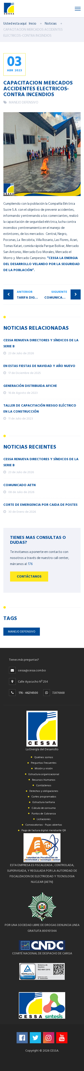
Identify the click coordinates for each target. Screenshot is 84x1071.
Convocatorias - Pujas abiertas (43, 825)
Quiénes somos (43, 757)
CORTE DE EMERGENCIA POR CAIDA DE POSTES (40, 505)
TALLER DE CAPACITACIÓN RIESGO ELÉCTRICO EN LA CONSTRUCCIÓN (39, 408)
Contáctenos (43, 785)
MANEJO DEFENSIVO (23, 102)
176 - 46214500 (28, 692)
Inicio (32, 23)
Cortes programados (43, 797)
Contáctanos (29, 576)
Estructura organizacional (43, 774)
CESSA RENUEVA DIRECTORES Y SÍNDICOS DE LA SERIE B (40, 343)
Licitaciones (44, 819)
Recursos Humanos (43, 780)
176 (30, 564)
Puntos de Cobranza (44, 814)
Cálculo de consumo (44, 808)
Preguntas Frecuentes (43, 763)
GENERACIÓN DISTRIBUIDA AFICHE (30, 386)
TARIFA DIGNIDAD (29, 294)
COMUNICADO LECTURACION (62, 294)
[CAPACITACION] (42, 154)
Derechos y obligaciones (43, 791)
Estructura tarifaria (43, 802)
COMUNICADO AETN (19, 485)
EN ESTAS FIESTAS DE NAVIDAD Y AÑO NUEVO (39, 366)
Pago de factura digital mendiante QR (44, 830)
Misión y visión (44, 768)
